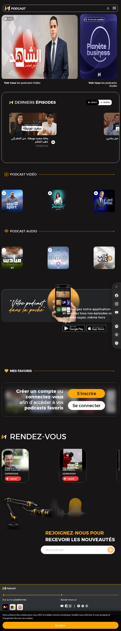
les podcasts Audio (103, 84)
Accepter (60, 625)
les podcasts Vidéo (22, 82)
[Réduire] (116, 286)
